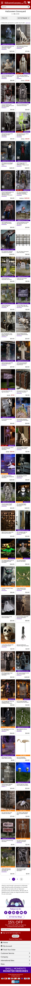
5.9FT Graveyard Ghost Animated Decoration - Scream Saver (22, 363)
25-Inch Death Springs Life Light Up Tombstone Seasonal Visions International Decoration (8, 194)
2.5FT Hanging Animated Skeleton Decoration (7, 363)
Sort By (22, 18)
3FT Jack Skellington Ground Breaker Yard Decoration (21, 504)
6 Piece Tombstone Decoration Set (6, 306)
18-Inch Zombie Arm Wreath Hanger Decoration (23, 645)
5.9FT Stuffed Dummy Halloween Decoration (7, 223)
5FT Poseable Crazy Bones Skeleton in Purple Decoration (8, 448)
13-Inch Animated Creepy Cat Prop (7, 589)
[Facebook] (5, 912)
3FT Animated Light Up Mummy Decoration (22, 533)
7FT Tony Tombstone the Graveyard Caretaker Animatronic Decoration (22, 193)
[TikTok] (25, 912)
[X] (9, 912)
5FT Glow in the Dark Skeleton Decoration (21, 841)
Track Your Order (9, 950)
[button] (29, 3)
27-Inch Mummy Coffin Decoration (7, 420)
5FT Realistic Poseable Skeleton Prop (22, 476)
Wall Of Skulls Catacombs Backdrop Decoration (7, 533)
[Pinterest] (13, 912)
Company (4, 957)
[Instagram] (17, 912)
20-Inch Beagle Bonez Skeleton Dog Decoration (22, 334)
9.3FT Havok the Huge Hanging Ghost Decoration (23, 702)
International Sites (7, 960)
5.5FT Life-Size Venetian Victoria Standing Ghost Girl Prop (23, 76)
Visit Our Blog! (16, 917)
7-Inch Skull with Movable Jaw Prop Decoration (7, 645)
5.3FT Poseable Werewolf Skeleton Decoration (22, 617)
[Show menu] (2, 2)
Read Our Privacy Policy (15, 939)
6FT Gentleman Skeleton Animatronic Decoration (7, 252)
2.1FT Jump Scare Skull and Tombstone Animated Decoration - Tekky (8, 47)
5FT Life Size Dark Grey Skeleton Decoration (7, 813)
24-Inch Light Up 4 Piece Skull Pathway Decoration (22, 785)
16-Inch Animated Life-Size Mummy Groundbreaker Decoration (8, 76)
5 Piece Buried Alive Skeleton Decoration (21, 589)
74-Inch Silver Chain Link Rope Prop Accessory (22, 391)
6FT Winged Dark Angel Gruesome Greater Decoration (7, 674)
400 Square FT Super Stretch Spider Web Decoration (21, 869)
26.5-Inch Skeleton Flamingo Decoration (21, 758)
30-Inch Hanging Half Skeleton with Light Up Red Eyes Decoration (8, 105)
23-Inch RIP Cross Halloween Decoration (7, 279)
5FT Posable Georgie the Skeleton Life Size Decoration (7, 134)
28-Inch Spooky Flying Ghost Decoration (7, 617)
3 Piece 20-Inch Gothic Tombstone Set (22, 279)
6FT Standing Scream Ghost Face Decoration (8, 730)
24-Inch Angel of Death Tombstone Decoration (7, 504)
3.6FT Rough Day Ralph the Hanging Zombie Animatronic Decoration (8, 702)
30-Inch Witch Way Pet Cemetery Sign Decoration (22, 306)
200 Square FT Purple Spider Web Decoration (7, 758)
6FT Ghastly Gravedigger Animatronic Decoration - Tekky (7, 163)
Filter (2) (4, 18)
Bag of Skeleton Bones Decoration (22, 730)
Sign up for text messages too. (12, 933)
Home (5, 942)
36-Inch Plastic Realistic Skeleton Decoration (7, 785)
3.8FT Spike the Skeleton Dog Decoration (22, 47)
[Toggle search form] (25, 3)
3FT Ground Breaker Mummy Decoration (21, 561)
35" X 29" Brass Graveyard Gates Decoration (23, 252)
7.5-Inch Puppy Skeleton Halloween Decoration (22, 448)
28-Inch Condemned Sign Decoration (7, 841)
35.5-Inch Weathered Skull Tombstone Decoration (23, 105)
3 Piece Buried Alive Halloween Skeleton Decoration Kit (6, 869)
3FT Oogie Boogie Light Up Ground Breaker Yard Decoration (8, 561)
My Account (7, 946)
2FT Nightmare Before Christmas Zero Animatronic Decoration (8, 476)
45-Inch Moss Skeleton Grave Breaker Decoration (22, 420)
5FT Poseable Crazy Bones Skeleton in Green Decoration (23, 134)
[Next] (21, 879)
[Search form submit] (28, 6)
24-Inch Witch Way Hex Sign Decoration (7, 391)
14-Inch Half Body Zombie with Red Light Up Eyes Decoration (23, 223)
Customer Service (7, 953)
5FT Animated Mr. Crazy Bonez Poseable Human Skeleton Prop (7, 334)
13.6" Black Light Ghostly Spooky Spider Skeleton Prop (22, 813)
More (3, 964)
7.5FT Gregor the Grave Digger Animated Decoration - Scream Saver (23, 163)
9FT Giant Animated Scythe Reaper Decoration (23, 673)
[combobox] (14, 6)
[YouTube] (21, 912)
